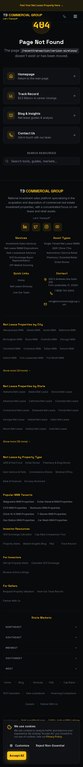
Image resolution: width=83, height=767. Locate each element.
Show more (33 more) (15, 370)
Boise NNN (31, 339)
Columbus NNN (32, 348)
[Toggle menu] (75, 16)
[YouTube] (57, 227)
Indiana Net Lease (36, 428)
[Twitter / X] (36, 227)
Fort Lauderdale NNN (31, 357)
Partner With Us (11, 600)
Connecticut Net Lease (16, 410)
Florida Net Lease (68, 410)
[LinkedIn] (25, 227)
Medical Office (64, 472)
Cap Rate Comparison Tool (50, 534)
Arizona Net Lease (61, 391)
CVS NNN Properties (15, 507)
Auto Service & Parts (14, 472)
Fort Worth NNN (55, 357)
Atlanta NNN (33, 330)
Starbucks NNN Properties (45, 507)
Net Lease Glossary (21, 286)
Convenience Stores (41, 472)
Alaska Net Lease (38, 391)
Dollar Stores (32, 462)
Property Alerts (11, 543)
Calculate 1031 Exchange (45, 563)
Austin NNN (49, 330)
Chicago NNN (67, 339)
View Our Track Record (50, 591)
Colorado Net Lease (66, 401)
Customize (22, 745)
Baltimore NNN (67, 330)
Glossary (38, 682)
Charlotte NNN (49, 339)
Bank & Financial (12, 481)
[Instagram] (47, 227)
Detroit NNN (10, 357)
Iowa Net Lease (58, 428)
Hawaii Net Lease (37, 419)
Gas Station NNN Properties (19, 520)
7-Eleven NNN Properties (51, 514)
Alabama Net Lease (14, 391)
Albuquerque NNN (13, 330)
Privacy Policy (54, 736)
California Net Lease (40, 401)
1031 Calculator (11, 693)
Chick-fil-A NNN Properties (18, 514)
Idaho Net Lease (60, 419)
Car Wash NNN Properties (52, 520)
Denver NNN (67, 348)
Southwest (14, 658)
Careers (29, 704)
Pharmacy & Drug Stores (56, 462)
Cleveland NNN (11, 348)
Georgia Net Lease (14, 419)
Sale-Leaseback (35, 693)
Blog (21, 682)
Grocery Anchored (34, 481)
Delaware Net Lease (43, 410)
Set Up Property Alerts (15, 563)
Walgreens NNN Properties (18, 501)
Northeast (14, 627)
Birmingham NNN (12, 339)
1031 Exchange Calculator (17, 534)
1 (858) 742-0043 (64, 290)
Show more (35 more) (15, 441)
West (9, 668)
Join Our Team (21, 292)
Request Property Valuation (18, 591)
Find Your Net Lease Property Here (41, 5)
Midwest (12, 647)
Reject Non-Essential (50, 745)
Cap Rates (69, 682)
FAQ (51, 543)
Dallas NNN (50, 348)
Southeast (14, 637)
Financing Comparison (63, 693)
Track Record (68, 543)
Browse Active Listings (16, 572)
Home (21, 280)
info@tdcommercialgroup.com (64, 303)
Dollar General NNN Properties (54, 501)
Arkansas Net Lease (14, 401)
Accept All (16, 755)
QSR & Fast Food (12, 462)
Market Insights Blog (34, 543)
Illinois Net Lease (13, 428)
